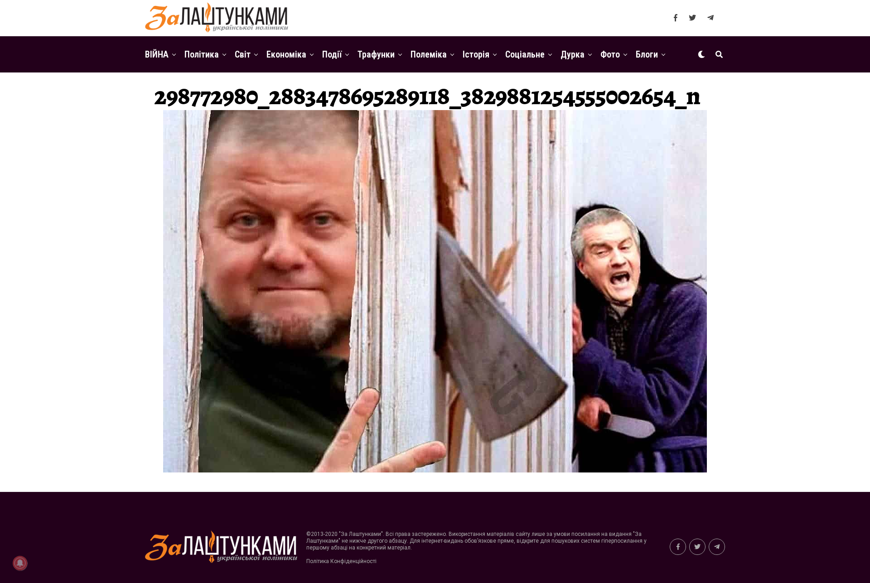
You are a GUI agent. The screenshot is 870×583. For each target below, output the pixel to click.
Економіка (286, 54)
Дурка (573, 54)
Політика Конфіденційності (341, 561)
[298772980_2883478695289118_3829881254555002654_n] (435, 470)
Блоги (647, 54)
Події (332, 54)
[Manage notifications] (20, 563)
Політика (201, 54)
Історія (476, 54)
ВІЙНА (157, 54)
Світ (243, 54)
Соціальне (525, 54)
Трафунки (376, 54)
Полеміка (429, 54)
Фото (610, 54)
